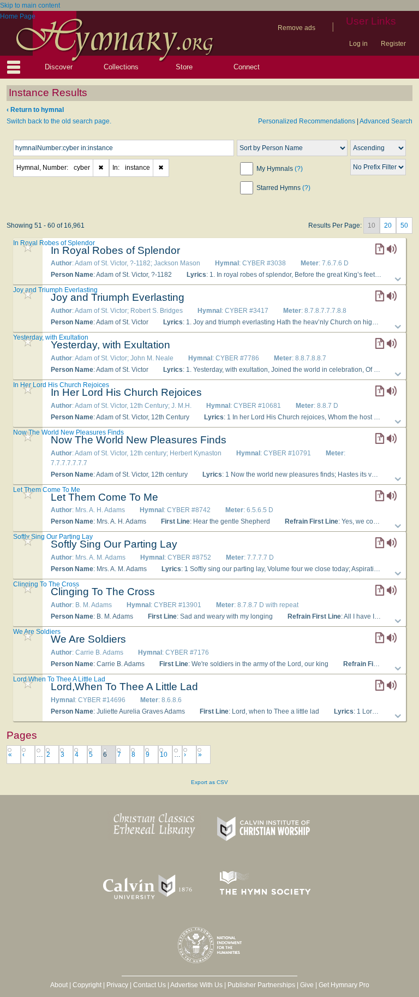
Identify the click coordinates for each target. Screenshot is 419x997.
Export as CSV (209, 782)
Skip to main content (30, 5)
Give (307, 985)
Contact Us (149, 985)
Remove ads (296, 28)
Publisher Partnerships (261, 985)
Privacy (117, 985)
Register (393, 44)
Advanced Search (386, 121)
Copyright (87, 985)
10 (163, 754)
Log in (358, 44)
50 (404, 225)
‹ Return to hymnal (35, 110)
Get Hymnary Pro (344, 985)
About (59, 985)
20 (388, 225)
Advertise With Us (196, 985)
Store (184, 67)
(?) (299, 169)
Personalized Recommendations (306, 121)
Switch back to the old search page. (59, 121)
